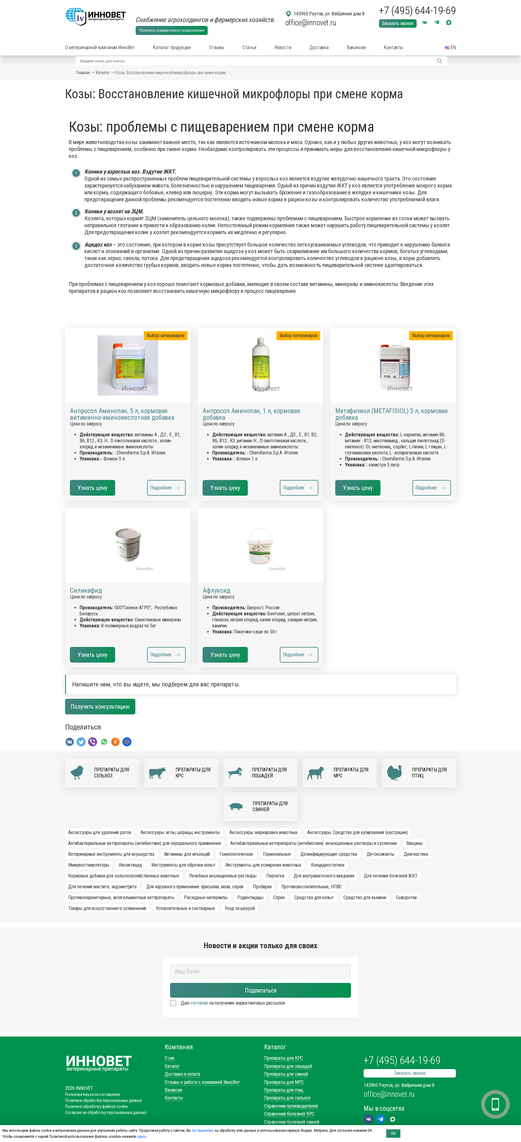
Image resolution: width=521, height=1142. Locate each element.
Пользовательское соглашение (92, 1094)
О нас (170, 1058)
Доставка (319, 47)
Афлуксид (216, 590)
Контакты (393, 47)
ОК (393, 1133)
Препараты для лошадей (288, 1066)
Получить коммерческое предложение (171, 30)
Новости (283, 47)
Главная (83, 72)
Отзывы (216, 47)
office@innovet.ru (310, 22)
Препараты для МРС (284, 1082)
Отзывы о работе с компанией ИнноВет (202, 1082)
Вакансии (356, 47)
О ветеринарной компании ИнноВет (100, 47)
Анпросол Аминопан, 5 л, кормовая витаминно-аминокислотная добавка (122, 414)
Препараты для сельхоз (287, 1098)
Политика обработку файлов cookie (96, 1106)
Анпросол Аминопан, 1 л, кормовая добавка (251, 414)
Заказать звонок (398, 23)
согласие (199, 1003)
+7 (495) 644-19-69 (417, 11)
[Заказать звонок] (495, 1104)
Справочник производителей (291, 1106)
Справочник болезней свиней (291, 1122)
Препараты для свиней (286, 1074)
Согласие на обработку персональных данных (105, 1112)
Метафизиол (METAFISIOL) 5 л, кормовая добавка (391, 414)
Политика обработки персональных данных (103, 1100)
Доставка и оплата (182, 1074)
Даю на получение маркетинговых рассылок (233, 1003)
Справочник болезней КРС (289, 1114)
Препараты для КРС (283, 1058)
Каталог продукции (172, 47)
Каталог (103, 72)
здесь (141, 1136)
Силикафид (86, 590)
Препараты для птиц (283, 1090)
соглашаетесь (203, 1130)
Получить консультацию (100, 706)
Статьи (249, 47)
